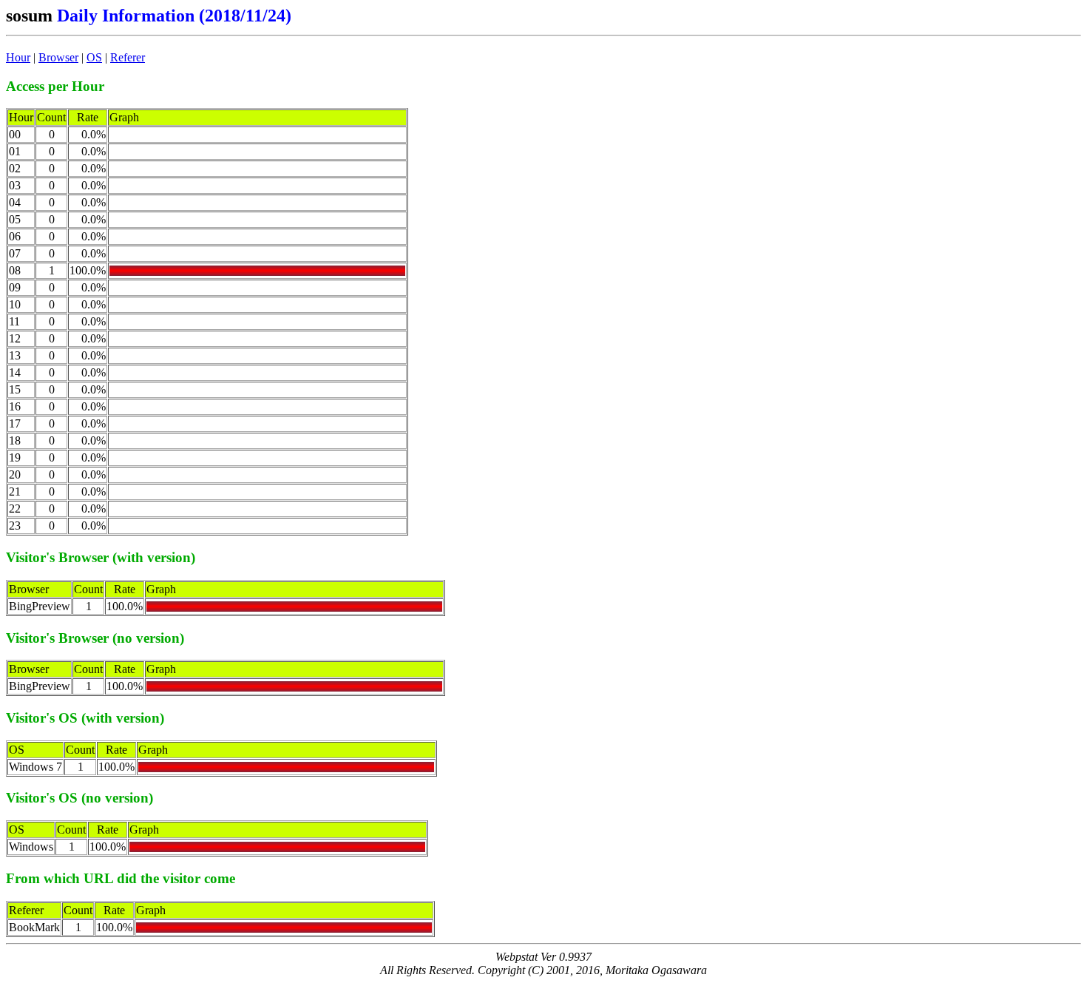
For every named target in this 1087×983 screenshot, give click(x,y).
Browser (58, 57)
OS (94, 57)
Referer (127, 57)
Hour (18, 57)
